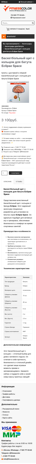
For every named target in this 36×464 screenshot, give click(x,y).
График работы (9, 394)
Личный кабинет (26, 2)
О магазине (7, 391)
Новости (6, 412)
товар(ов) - (23, 29)
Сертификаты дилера (11, 400)
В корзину (15, 173)
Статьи (5, 415)
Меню (5, 2)
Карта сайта (7, 418)
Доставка (6, 397)
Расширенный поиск (11, 409)
